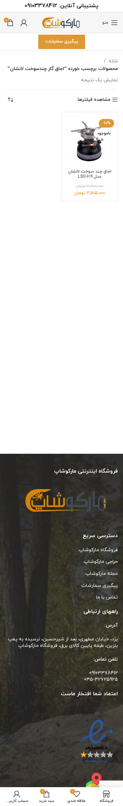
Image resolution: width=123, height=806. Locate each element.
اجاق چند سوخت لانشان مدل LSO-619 (89, 174)
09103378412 (41, 6)
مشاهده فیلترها (94, 100)
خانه (113, 61)
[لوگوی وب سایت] (61, 22)
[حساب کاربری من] (24, 22)
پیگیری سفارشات (61, 41)
